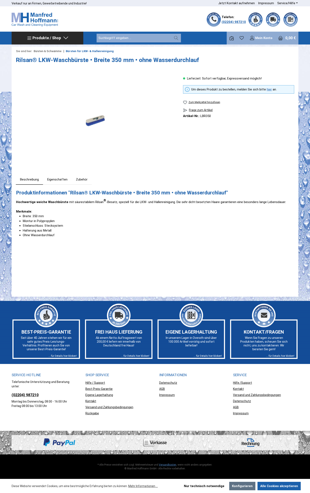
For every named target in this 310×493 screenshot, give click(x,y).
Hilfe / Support (95, 382)
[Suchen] (176, 38)
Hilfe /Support (242, 382)
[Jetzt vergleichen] (231, 38)
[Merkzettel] (242, 38)
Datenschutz (168, 382)
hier (269, 89)
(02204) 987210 (234, 22)
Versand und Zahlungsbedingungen (109, 407)
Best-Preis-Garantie (99, 389)
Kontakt (90, 401)
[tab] (29, 179)
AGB (162, 389)
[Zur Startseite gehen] (35, 20)
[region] (95, 121)
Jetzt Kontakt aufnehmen (236, 3)
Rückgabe (92, 413)
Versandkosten (167, 464)
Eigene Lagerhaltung (99, 395)
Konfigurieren (242, 486)
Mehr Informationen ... (143, 486)
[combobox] (134, 38)
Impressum (266, 3)
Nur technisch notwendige (204, 486)
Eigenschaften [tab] (57, 179)
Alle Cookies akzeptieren (279, 486)
